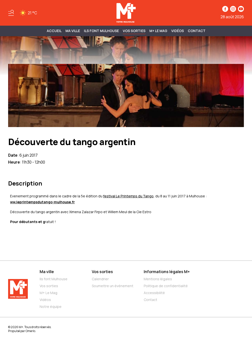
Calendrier (100, 279)
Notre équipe (51, 306)
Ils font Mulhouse (53, 279)
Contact (196, 30)
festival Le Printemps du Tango (128, 196)
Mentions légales (158, 279)
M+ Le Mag (158, 30)
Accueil (54, 30)
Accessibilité (154, 292)
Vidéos (177, 30)
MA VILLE (72, 30)
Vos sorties (134, 30)
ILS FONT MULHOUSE (101, 30)
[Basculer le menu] (11, 13)
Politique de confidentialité (166, 285)
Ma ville (47, 271)
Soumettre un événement (112, 285)
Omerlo (30, 331)
